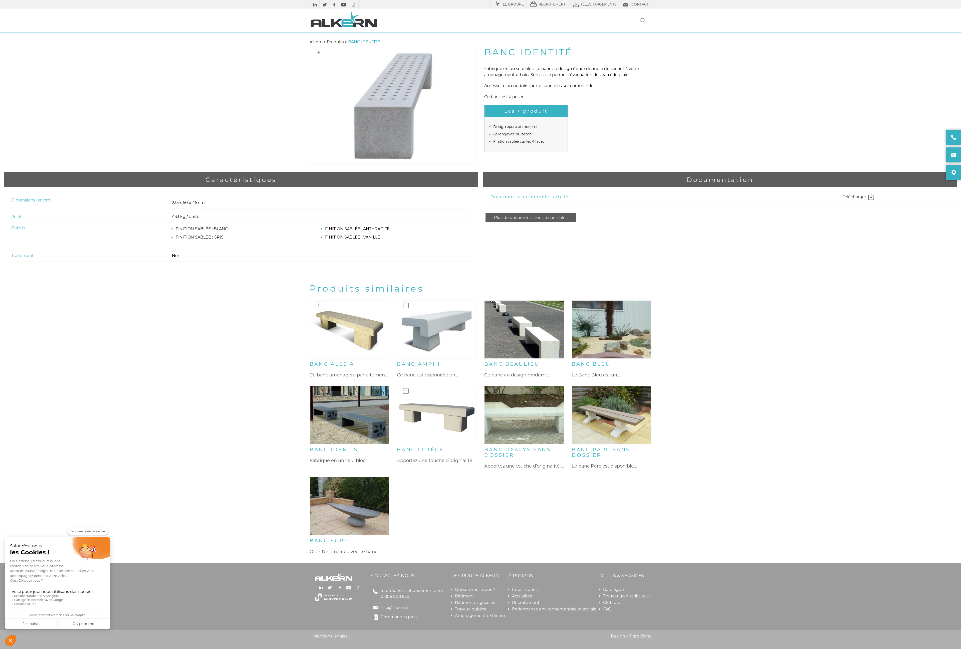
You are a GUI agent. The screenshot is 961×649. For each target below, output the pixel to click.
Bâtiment (464, 596)
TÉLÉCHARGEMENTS (598, 4)
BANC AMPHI (418, 364)
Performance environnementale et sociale (554, 609)
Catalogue (613, 589)
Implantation (525, 589)
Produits (335, 42)
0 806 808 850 (395, 596)
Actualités (522, 596)
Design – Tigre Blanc (631, 636)
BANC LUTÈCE (420, 449)
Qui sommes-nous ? (475, 589)
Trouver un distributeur (626, 596)
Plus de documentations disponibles (531, 217)
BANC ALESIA (332, 364)
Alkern (316, 42)
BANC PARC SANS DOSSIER (601, 452)
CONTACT (640, 4)
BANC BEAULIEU (512, 364)
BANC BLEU (591, 364)
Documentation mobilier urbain (530, 196)
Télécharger (854, 196)
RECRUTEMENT (552, 4)
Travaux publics (470, 609)
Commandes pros (399, 616)
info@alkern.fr (395, 607)
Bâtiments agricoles (475, 602)
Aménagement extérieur (480, 615)
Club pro (611, 602)
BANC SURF (329, 540)
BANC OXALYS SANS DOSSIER (517, 452)
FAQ (607, 609)
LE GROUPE (513, 4)
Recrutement (526, 602)
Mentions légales (330, 636)
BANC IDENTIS (334, 449)
